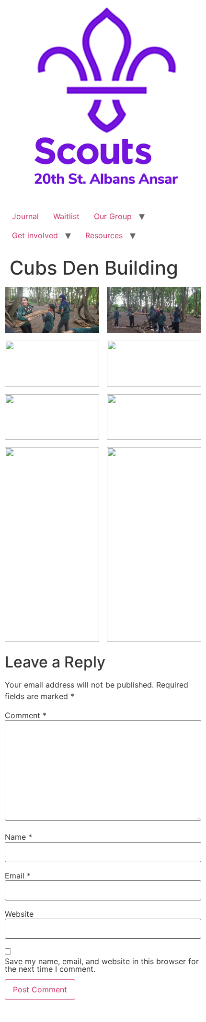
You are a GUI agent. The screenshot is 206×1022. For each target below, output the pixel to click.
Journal (25, 216)
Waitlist (66, 216)
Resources (104, 235)
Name (18, 837)
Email (18, 875)
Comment (25, 715)
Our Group (113, 216)
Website (19, 914)
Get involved (35, 235)
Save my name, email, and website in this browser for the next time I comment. (102, 965)
